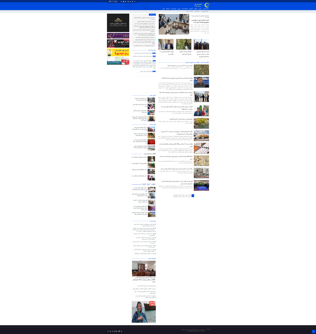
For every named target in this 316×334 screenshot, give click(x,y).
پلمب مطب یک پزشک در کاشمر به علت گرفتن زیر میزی (140, 201)
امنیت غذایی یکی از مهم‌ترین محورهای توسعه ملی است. (200, 21)
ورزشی (179, 9)
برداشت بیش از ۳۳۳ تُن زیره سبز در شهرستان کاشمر (180, 66)
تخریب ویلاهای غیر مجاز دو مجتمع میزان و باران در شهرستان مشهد (139, 213)
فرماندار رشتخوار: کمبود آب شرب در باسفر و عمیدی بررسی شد (144, 242)
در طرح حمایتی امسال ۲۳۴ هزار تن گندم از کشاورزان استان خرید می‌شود (145, 238)
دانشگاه (168, 9)
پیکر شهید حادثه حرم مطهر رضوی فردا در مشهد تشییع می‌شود (145, 292)
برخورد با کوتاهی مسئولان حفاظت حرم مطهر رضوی (144, 289)
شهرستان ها (173, 9)
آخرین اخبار (152, 14)
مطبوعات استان (152, 258)
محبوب (153, 184)
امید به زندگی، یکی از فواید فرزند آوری (145, 21)
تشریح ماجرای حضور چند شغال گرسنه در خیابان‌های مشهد (140, 134)
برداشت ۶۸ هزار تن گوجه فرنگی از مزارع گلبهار (145, 253)
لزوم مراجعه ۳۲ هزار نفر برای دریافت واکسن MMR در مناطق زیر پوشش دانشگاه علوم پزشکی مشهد (144, 280)
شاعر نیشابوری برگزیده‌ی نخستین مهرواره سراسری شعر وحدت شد (144, 246)
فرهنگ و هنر (185, 9)
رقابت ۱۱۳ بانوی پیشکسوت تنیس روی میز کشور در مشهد (144, 30)
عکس (163, 9)
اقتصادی (190, 9)
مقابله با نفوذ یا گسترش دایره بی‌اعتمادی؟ (144, 53)
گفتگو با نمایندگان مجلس (150, 154)
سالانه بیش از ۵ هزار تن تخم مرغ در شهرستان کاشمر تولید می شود (177, 169)
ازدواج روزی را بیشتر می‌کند (147, 71)
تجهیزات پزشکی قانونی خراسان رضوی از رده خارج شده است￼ (140, 147)
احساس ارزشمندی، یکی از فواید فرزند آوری (144, 40)
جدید (148, 184)
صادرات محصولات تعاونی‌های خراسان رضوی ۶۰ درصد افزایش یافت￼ (139, 129)
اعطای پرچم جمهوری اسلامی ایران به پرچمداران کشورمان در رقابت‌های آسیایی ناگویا (144, 27)
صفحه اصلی (206, 9)
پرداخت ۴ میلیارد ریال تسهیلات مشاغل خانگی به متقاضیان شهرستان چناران (144, 250)
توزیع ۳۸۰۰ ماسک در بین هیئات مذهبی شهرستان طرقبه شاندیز (144, 234)
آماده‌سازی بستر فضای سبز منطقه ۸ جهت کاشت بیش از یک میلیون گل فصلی (144, 225)
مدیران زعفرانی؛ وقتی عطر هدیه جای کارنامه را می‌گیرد (144, 57)
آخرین (175, 196)
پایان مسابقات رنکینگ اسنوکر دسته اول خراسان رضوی (144, 42)
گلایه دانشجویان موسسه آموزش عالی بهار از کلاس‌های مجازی (139, 195)
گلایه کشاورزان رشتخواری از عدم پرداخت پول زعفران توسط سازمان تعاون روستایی (140, 208)
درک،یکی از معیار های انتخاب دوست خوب (145, 37)
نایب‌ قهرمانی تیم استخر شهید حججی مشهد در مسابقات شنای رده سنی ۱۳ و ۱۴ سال (144, 34)
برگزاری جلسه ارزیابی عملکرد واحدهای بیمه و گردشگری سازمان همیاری (146, 296)
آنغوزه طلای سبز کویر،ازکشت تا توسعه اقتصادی (181, 119)
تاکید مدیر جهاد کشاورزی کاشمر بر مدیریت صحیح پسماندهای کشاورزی (202, 54)
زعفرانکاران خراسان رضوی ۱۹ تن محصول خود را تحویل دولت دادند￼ (140, 141)
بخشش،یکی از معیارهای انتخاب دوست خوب (144, 24)
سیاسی (200, 9)
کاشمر (187, 11)
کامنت (143, 184)
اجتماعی (195, 9)
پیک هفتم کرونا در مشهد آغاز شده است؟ (146, 286)
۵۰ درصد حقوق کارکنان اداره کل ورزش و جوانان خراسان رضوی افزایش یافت (139, 189)
